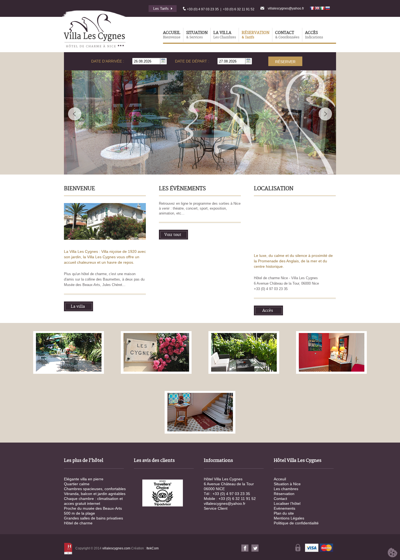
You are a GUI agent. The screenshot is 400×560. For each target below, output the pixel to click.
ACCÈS (311, 32)
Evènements (284, 508)
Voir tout (172, 234)
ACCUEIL (171, 32)
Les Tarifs (161, 9)
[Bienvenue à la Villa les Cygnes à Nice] (105, 239)
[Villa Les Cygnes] (68, 353)
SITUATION (197, 32)
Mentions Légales (289, 518)
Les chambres (286, 489)
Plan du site (284, 513)
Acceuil (280, 479)
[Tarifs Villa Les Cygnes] (170, 9)
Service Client (215, 508)
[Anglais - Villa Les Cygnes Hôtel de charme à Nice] (317, 9)
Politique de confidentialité (296, 523)
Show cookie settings (392, 552)
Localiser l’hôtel (287, 503)
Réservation (284, 493)
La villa (78, 306)
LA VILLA (222, 32)
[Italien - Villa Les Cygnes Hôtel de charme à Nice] (322, 9)
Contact (280, 498)
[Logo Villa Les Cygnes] (94, 51)
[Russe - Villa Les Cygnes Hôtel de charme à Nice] (327, 9)
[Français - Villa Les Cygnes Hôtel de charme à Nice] (312, 9)
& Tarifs (248, 37)
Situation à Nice (287, 484)
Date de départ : (192, 61)
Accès (267, 310)
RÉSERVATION (255, 32)
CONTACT (284, 32)
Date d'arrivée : (107, 61)
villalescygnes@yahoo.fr (286, 8)
